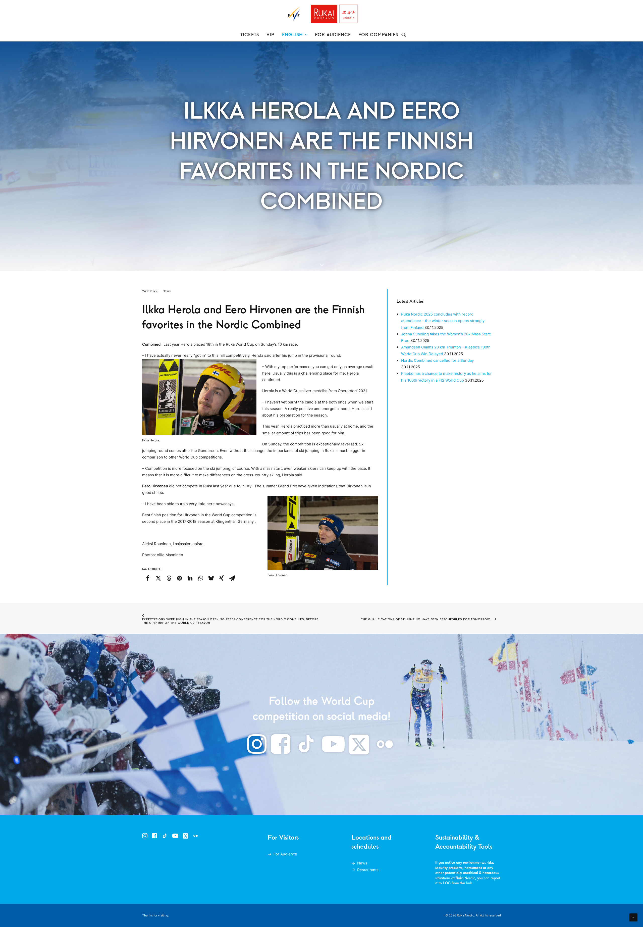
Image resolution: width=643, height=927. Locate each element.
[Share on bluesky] (211, 578)
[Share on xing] (222, 578)
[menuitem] (249, 34)
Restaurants (368, 869)
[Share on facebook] (148, 578)
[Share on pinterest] (179, 578)
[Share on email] (232, 578)
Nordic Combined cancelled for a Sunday (437, 360)
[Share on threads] (169, 578)
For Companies (378, 34)
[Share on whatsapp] (200, 578)
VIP (270, 34)
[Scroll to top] (633, 917)
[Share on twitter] (158, 578)
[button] (403, 34)
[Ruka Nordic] (322, 14)
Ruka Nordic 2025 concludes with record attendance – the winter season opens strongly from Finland (443, 321)
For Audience (285, 854)
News (167, 291)
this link (466, 883)
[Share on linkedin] (190, 578)
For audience (333, 34)
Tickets (249, 34)
